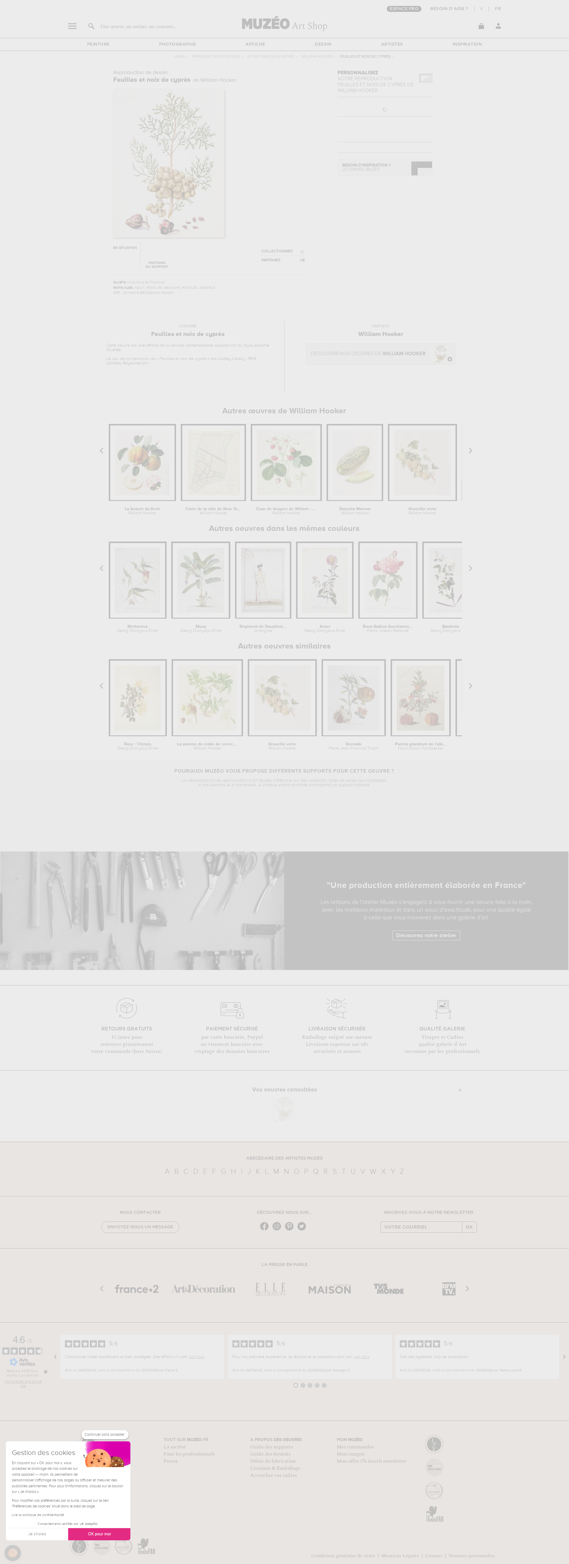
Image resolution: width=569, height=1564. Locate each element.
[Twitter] (303, 1230)
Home (179, 57)
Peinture (98, 44)
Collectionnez (277, 251)
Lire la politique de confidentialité (38, 1515)
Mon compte (351, 1454)
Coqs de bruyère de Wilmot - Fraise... (286, 511)
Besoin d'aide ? (449, 9)
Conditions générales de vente (343, 1555)
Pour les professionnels (189, 1454)
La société (175, 1447)
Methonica (137, 629)
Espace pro (404, 9)
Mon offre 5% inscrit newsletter (371, 1461)
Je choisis (37, 1534)
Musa (200, 629)
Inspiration (467, 44)
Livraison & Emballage (275, 1468)
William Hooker (317, 57)
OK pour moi (99, 1534)
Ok (469, 1227)
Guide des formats (270, 1454)
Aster (324, 629)
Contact (433, 1555)
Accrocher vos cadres (273, 1475)
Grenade (353, 746)
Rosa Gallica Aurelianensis (388, 629)
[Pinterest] (290, 1230)
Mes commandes (355, 1447)
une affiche (148, 345)
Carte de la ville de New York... (213, 511)
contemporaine (199, 345)
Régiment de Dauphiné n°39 (263, 629)
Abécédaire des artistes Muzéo (284, 1158)
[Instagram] (278, 1230)
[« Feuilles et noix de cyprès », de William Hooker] (283, 1109)
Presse (171, 1461)
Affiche (255, 44)
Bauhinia (450, 629)
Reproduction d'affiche (216, 57)
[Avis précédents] (55, 1357)
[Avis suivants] (564, 1357)
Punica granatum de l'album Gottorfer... (420, 746)
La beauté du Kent (142, 511)
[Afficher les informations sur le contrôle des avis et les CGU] (45, 1371)
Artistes (392, 44)
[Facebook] (266, 1230)
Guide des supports (271, 1447)
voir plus (196, 1357)
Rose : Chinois (137, 746)
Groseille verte (422, 511)
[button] (12, 1553)
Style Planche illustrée (271, 57)
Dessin (323, 44)
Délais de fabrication (273, 1461)
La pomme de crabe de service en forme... (207, 746)
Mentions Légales (400, 1555)
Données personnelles (472, 1555)
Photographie (177, 44)
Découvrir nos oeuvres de (368, 353)
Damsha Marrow (355, 511)
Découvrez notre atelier (426, 935)
